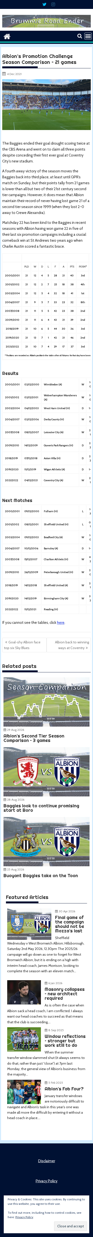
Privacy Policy (47, 1181)
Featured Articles (27, 897)
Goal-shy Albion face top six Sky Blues (22, 645)
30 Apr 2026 (67, 911)
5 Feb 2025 (55, 1082)
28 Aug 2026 (15, 799)
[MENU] (88, 36)
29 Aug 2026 (15, 730)
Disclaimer (46, 1161)
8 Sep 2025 (56, 1030)
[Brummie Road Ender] (46, 28)
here (60, 622)
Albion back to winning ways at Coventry (72, 645)
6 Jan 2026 (55, 983)
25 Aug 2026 (15, 869)
